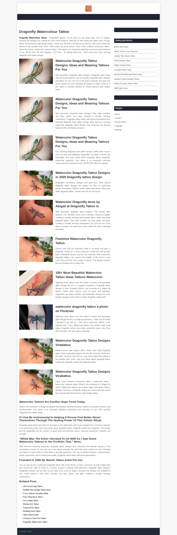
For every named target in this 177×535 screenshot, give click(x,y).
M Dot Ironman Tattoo (122, 61)
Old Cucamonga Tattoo (33, 486)
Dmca (117, 114)
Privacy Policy (120, 122)
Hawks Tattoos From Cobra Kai (126, 51)
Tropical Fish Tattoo (31, 508)
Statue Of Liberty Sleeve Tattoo (126, 84)
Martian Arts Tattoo (31, 504)
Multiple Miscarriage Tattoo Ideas (37, 490)
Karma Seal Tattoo (121, 47)
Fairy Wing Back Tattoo (33, 497)
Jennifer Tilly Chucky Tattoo (124, 56)
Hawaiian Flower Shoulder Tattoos (127, 79)
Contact (118, 118)
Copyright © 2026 (25, 531)
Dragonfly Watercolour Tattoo (33, 38)
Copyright (118, 126)
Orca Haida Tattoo (30, 500)
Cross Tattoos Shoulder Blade (35, 493)
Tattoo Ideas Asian (30, 515)
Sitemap (118, 130)
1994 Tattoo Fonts (121, 88)
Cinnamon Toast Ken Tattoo (34, 518)
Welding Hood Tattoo (31, 511)
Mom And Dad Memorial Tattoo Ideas (128, 74)
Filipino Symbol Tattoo (122, 65)
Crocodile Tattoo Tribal (122, 70)
